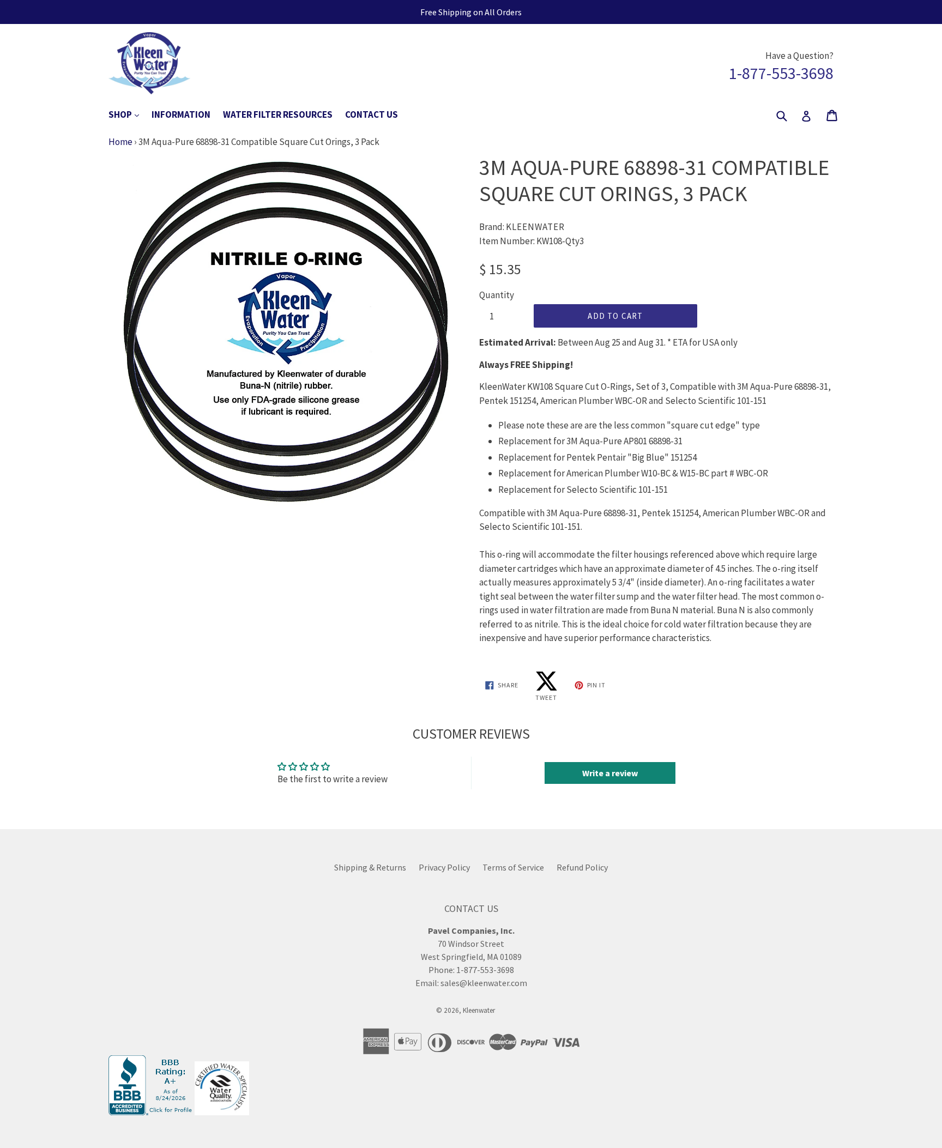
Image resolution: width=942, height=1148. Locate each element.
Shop (129, 114)
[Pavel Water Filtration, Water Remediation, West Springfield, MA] (151, 1112)
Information (181, 114)
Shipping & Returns (370, 867)
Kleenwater (479, 1010)
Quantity (496, 295)
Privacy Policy (444, 867)
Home (120, 142)
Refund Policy (582, 867)
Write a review (610, 773)
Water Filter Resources (278, 114)
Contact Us (371, 114)
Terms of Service (513, 867)
